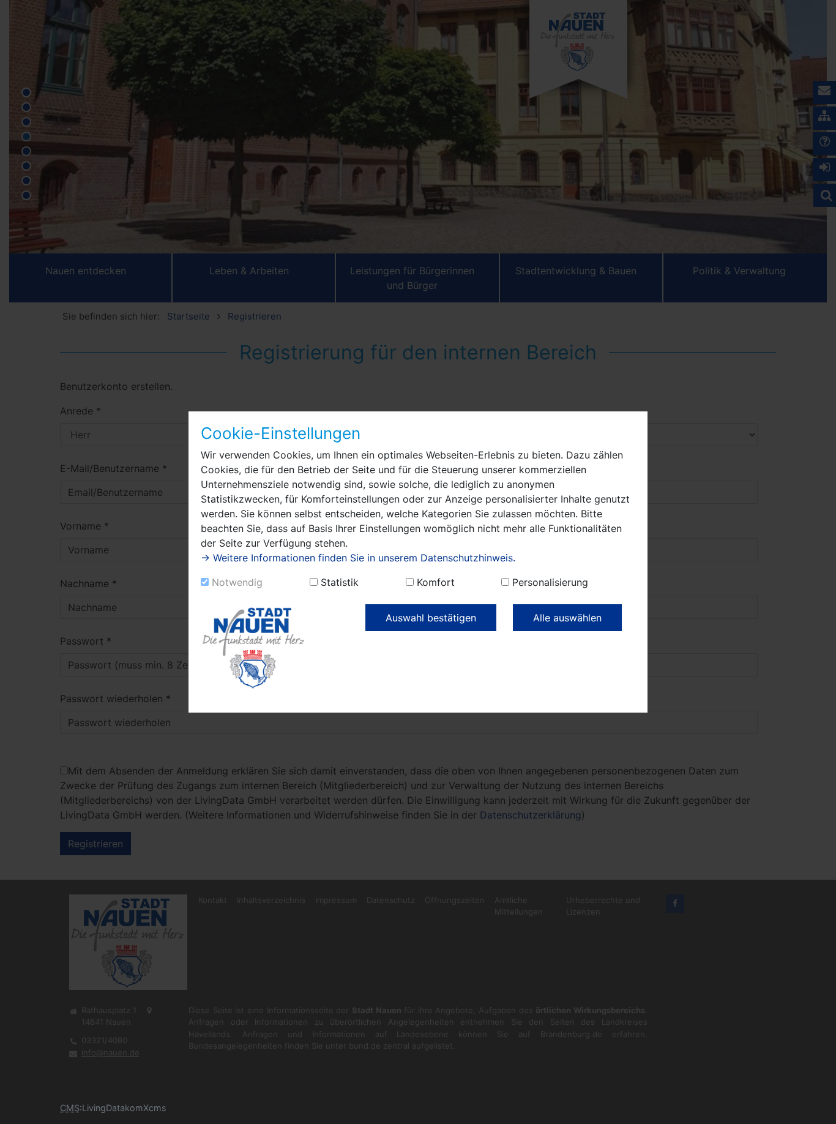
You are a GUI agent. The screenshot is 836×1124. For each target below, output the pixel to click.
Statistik (340, 582)
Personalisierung (550, 582)
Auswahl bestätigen (431, 618)
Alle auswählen (567, 618)
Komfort (436, 582)
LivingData (103, 1108)
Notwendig (237, 582)
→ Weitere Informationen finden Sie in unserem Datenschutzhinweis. (358, 558)
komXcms (145, 1108)
